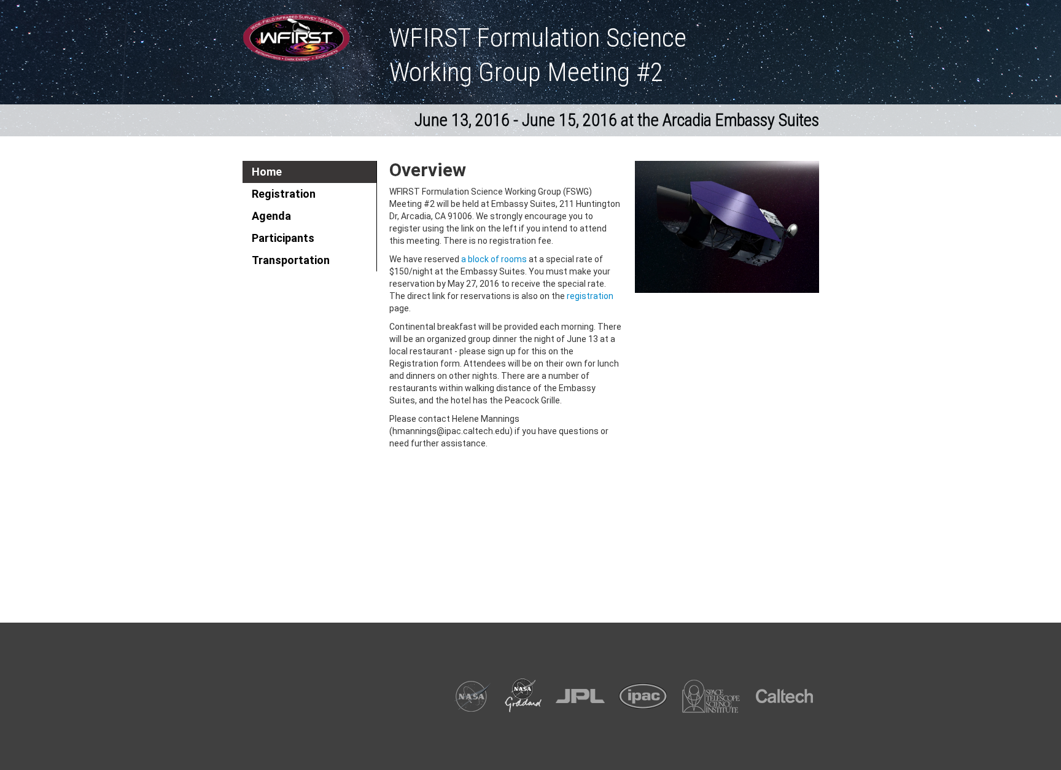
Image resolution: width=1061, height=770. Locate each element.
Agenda (271, 215)
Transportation (291, 260)
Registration (284, 193)
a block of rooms (494, 259)
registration (590, 296)
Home (267, 171)
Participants (283, 237)
